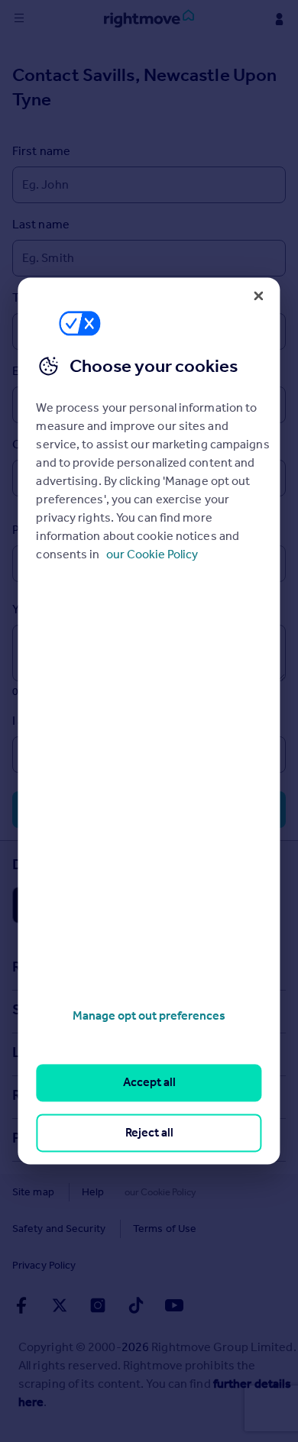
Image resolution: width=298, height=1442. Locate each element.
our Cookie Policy (152, 554)
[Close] (259, 295)
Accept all (149, 1082)
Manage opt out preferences (149, 1015)
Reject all (149, 1132)
